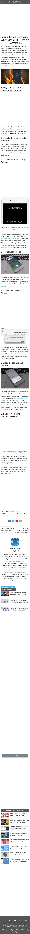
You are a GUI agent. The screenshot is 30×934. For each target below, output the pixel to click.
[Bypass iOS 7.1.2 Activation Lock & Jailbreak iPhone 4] (5, 835)
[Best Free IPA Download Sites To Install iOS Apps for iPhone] (5, 815)
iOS (21, 514)
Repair (9, 514)
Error (14, 514)
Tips (8, 515)
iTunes (3, 515)
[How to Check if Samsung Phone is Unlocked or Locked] (5, 841)
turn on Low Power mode (21, 454)
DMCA (9, 926)
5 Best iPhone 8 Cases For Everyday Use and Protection (7, 530)
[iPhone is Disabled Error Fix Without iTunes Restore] (5, 854)
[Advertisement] (15, 19)
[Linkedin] (15, 551)
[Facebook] (10, 551)
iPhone (25, 514)
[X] (19, 551)
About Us (5, 925)
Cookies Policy (23, 925)
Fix (17, 514)
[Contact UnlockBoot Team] (26, 920)
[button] (28, 2)
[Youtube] (20, 920)
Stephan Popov (15, 548)
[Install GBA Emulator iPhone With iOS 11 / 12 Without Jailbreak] (5, 822)
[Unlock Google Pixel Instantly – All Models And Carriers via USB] (5, 593)
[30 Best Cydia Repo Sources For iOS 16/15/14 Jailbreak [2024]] (5, 861)
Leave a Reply (15, 756)
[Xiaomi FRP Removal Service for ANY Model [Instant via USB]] (5, 609)
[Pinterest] (15, 920)
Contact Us (21, 926)
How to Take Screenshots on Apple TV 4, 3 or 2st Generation (22, 530)
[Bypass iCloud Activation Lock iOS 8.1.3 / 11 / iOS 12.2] (5, 848)
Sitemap (14, 926)
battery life (4, 238)
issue (12, 63)
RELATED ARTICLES (8, 587)
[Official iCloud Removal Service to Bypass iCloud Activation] (5, 828)
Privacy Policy (14, 925)
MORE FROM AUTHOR (8, 589)
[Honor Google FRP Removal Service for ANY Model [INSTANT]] (5, 601)
